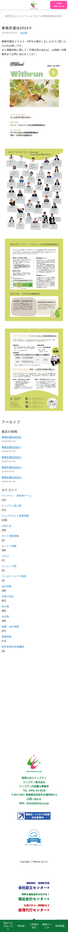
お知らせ (7, 525)
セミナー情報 (9, 546)
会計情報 (7, 586)
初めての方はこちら (8, 926)
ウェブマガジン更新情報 (15, 515)
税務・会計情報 (10, 626)
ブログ (36, 16)
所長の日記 (8, 596)
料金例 (21, 926)
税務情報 (7, 636)
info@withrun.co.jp (37, 803)
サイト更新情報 (10, 535)
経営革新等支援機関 (13, 646)
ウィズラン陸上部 (11, 505)
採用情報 (60, 926)
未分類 (23, 33)
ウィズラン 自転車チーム (16, 495)
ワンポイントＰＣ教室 (14, 576)
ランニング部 (9, 566)
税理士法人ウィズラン (17, 16)
